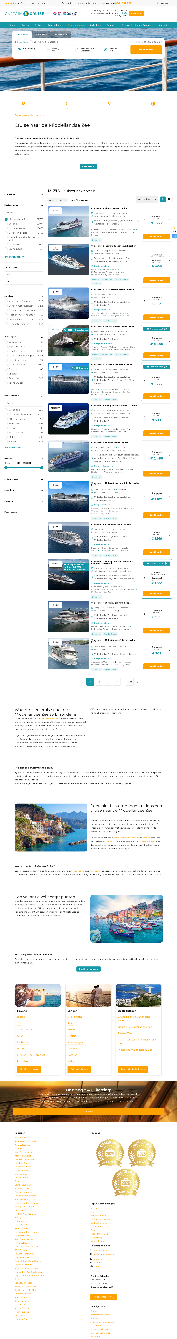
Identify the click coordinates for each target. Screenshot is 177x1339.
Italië (70, 1023)
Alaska (93, 1205)
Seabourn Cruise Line (25, 1283)
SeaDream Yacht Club (25, 1286)
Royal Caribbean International (29, 1272)
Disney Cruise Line (24, 1181)
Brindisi (21, 1048)
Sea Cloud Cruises (23, 1279)
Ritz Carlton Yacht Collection (29, 1268)
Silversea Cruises (23, 1290)
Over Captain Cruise (100, 1329)
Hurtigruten (20, 1214)
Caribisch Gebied (98, 1219)
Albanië (72, 1048)
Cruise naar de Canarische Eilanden (134, 1018)
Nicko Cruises (21, 1225)
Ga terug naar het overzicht (30, 115)
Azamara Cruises (23, 1152)
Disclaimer (95, 1322)
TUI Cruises (20, 1301)
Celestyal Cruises (23, 1163)
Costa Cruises (21, 1167)
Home (13, 25)
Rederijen (94, 25)
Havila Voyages (22, 1207)
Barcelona (125, 837)
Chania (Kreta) (25, 1029)
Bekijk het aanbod (88, 969)
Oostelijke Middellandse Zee (135, 1026)
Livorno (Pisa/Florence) (31, 1054)
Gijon (20, 1035)
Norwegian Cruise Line (26, 1228)
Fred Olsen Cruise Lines (26, 1199)
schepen (96, 871)
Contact (163, 25)
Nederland (165, 3)
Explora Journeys (23, 1188)
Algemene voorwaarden (102, 1318)
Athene (146, 837)
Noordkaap (96, 1234)
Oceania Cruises (22, 1232)
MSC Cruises (21, 1221)
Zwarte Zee (125, 1033)
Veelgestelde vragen (100, 1311)
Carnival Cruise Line (24, 1156)
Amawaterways (22, 1141)
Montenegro (75, 1042)
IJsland (93, 1227)
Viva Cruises (20, 1312)
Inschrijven (136, 13)
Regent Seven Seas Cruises (28, 1257)
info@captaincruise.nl (103, 1250)
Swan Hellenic (22, 1297)
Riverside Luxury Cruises (26, 1265)
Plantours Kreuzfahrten (26, 1243)
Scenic (18, 1276)
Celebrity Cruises (23, 1159)
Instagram (98, 1259)
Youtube (97, 1263)
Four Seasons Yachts (25, 1196)
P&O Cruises (21, 1247)
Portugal (73, 1054)
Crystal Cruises (22, 1174)
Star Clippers (21, 1294)
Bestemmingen (76, 25)
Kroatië (72, 1029)
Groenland (95, 1223)
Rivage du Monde (23, 1261)
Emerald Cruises (22, 1185)
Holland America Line (25, 1210)
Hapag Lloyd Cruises (25, 1203)
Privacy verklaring (99, 1326)
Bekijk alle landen (79, 1069)
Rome (116, 837)
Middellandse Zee (50, 718)
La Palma (23, 1042)
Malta (71, 1061)
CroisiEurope (21, 1170)
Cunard (18, 1178)
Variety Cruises (22, 1305)
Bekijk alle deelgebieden (133, 1069)
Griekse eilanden (147, 841)
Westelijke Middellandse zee (135, 1049)
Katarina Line (21, 1218)
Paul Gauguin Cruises (25, 1236)
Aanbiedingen (55, 25)
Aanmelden (88, 1110)
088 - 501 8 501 (123, 3)
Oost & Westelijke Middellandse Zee (137, 1041)
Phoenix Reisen (22, 1239)
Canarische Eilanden (100, 1216)
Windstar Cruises (23, 1316)
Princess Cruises (22, 1254)
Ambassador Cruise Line (26, 1138)
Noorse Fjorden (98, 1237)
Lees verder (88, 166)
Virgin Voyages (22, 1308)
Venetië (135, 837)
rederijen (77, 871)
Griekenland (75, 1016)
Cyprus (72, 1035)
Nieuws (94, 1315)
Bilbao (21, 1016)
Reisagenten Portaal (104, 1293)
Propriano (23, 1061)
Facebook (98, 1255)
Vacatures (95, 1333)
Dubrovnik (109, 841)
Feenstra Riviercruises (25, 1192)
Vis (19, 1023)
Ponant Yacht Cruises (25, 1250)
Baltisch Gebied (98, 1212)
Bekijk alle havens (29, 1069)
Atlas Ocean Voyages (25, 1149)
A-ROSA (19, 1145)
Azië (92, 1208)
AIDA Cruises (21, 1134)
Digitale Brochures (143, 25)
